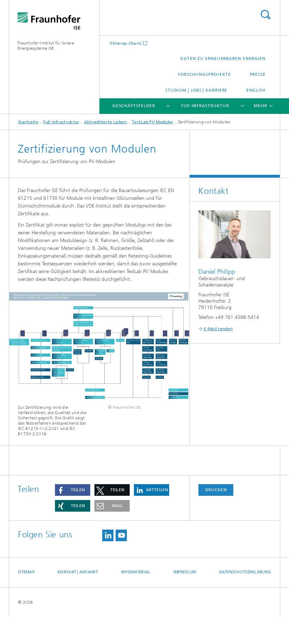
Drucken (216, 489)
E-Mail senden (218, 328)
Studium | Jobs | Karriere (196, 90)
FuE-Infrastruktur (205, 105)
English (256, 90)
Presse (258, 74)
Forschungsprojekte (204, 74)
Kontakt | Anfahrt (77, 572)
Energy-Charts (127, 43)
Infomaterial (135, 572)
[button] (72, 490)
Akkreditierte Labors (105, 121)
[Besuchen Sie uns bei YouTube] (121, 535)
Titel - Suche (265, 14)
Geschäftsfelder (133, 105)
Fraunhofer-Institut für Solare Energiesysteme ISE (46, 46)
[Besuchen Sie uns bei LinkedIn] (107, 535)
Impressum (184, 572)
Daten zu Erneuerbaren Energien (223, 58)
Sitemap (26, 572)
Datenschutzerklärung (245, 572)
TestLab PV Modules (152, 121)
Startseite (28, 121)
